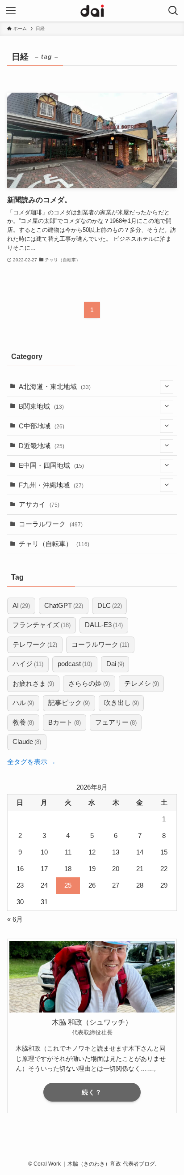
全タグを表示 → (31, 761)
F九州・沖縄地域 (51, 485)
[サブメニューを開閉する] (166, 386)
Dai (115, 663)
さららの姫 (89, 683)
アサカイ (39, 504)
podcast (75, 663)
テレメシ (141, 683)
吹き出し (121, 702)
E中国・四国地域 (51, 465)
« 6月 (15, 919)
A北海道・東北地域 (55, 386)
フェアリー (116, 722)
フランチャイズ (42, 624)
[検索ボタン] (173, 10)
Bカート (64, 722)
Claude (27, 741)
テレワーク (35, 644)
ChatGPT (63, 605)
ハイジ (28, 663)
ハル (23, 702)
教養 (23, 722)
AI (21, 605)
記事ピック (69, 702)
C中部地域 (41, 426)
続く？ (92, 1092)
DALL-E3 (104, 624)
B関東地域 (41, 406)
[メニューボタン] (10, 10)
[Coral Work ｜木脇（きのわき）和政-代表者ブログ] (92, 10)
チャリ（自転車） (54, 543)
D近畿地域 (41, 445)
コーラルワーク (51, 524)
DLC (109, 605)
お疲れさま (33, 683)
